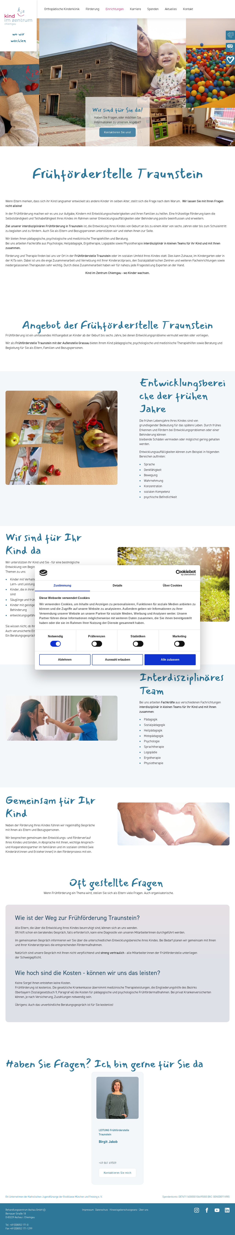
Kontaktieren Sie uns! (117, 132)
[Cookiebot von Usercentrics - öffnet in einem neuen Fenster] (180, 573)
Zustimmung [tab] (62, 585)
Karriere (135, 9)
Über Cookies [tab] (172, 585)
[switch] (97, 644)
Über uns (143, 1209)
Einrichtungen (115, 9)
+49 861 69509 (107, 1163)
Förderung (92, 9)
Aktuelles (171, 9)
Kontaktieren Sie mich (117, 1173)
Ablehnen (65, 659)
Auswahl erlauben (117, 659)
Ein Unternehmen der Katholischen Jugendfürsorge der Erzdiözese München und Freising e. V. (54, 1196)
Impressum (88, 1209)
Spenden (153, 9)
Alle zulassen (170, 659)
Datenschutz (101, 1209)
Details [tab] (117, 585)
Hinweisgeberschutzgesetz (123, 1209)
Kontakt (188, 9)
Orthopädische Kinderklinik (61, 9)
